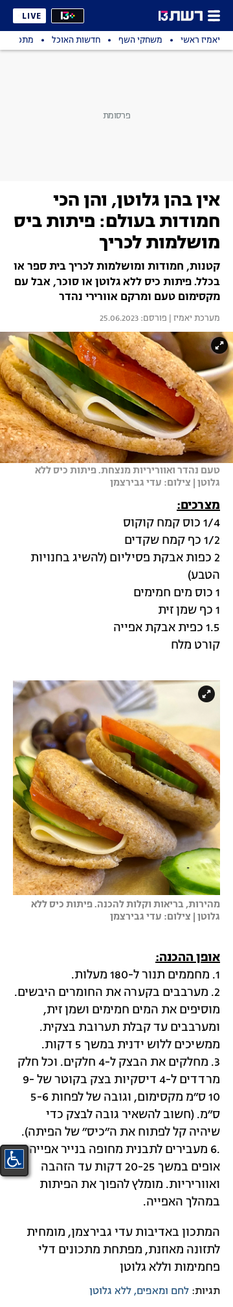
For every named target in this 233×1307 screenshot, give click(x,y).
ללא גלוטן (110, 1291)
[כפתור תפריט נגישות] (14, 1159)
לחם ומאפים (163, 1291)
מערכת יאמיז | (193, 319)
